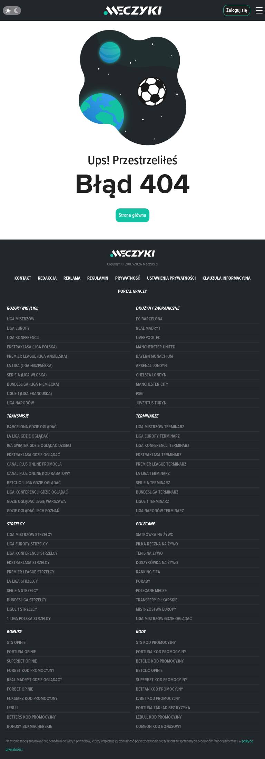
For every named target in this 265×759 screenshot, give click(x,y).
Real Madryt (148, 328)
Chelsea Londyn (151, 375)
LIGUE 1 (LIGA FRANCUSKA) (29, 393)
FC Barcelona (149, 319)
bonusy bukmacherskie (29, 726)
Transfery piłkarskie (156, 600)
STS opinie (16, 642)
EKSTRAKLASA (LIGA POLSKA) (32, 347)
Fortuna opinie (21, 652)
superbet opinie (22, 661)
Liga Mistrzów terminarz (160, 427)
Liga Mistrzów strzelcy (29, 534)
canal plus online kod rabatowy (38, 473)
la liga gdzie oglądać (27, 436)
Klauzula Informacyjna (227, 278)
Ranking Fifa (148, 572)
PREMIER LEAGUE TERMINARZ (161, 464)
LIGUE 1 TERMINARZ (152, 501)
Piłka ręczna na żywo (157, 544)
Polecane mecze (151, 590)
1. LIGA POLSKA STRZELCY (29, 618)
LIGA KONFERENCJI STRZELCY (32, 553)
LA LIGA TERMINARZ (153, 473)
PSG (139, 393)
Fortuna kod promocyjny (161, 652)
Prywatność (127, 278)
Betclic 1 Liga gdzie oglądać (34, 483)
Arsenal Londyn (151, 365)
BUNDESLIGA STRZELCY (27, 600)
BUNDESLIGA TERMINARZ (157, 492)
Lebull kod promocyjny (159, 717)
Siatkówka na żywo (155, 534)
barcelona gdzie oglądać (32, 427)
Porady (143, 581)
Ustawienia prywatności (171, 278)
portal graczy (132, 291)
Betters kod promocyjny (31, 717)
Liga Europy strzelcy (27, 544)
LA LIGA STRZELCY (22, 581)
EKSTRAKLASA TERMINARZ (158, 455)
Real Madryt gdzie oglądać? (34, 680)
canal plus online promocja (34, 464)
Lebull (13, 708)
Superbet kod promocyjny (161, 680)
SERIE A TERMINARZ (153, 483)
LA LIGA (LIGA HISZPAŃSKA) (29, 365)
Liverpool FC (148, 337)
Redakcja (47, 278)
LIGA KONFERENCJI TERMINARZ (162, 445)
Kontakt (22, 278)
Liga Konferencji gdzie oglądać (37, 492)
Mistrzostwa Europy (156, 609)
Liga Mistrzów (20, 319)
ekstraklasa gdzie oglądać (33, 455)
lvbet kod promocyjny (158, 698)
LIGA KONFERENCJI (23, 337)
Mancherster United (155, 347)
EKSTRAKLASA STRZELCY (28, 562)
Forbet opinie (20, 689)
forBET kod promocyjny (31, 670)
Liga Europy (18, 328)
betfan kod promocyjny (159, 689)
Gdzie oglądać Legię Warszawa (36, 501)
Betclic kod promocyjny (160, 661)
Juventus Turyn (151, 403)
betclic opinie (149, 670)
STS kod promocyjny (156, 642)
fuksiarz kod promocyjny (32, 698)
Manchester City (152, 384)
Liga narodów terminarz (160, 511)
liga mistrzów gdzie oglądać (164, 618)
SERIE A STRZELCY (22, 590)
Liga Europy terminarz (158, 436)
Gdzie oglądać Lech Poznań (33, 511)
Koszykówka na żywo (157, 562)
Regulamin (97, 278)
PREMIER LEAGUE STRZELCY (31, 572)
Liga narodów (20, 403)
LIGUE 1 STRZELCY (22, 609)
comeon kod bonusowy (158, 726)
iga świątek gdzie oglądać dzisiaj (39, 445)
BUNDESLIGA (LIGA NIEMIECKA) (33, 384)
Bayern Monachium (154, 356)
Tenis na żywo (149, 553)
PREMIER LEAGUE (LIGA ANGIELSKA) (37, 356)
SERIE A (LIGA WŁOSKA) (27, 375)
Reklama (71, 278)
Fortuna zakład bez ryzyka (163, 708)
